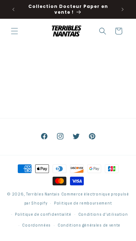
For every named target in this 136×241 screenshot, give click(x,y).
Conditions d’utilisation (103, 214)
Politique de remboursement (83, 203)
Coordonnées (36, 225)
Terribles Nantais (43, 194)
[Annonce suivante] (123, 9)
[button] (14, 31)
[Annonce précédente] (13, 9)
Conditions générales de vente (89, 225)
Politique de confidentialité (43, 214)
